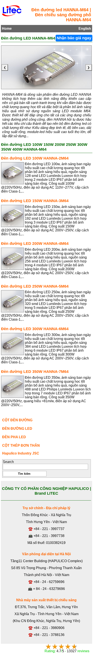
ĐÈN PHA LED (14, 437)
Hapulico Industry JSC (20, 453)
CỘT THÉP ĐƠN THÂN (21, 445)
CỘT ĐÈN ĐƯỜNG (17, 420)
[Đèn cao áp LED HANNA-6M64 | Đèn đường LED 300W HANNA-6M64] (12, 344)
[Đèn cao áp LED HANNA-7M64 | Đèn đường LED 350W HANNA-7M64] (12, 387)
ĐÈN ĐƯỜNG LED (17, 428)
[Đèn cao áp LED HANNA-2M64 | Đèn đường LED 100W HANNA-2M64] (12, 173)
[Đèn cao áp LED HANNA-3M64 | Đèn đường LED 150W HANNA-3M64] (12, 216)
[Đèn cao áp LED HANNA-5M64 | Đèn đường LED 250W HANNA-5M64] (12, 301)
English (85, 28)
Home (7, 28)
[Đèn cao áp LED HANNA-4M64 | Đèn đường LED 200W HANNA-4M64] (12, 259)
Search (8, 462)
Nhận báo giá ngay (74, 38)
